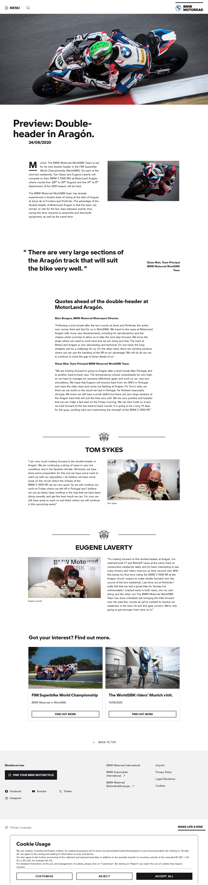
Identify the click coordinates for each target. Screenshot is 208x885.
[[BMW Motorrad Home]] (189, 8)
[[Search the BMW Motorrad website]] (28, 7)
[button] (12, 8)
